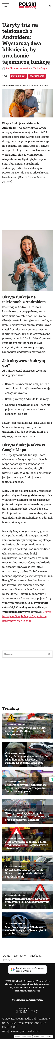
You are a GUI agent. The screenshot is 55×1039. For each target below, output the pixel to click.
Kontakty (20, 955)
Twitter (7, 960)
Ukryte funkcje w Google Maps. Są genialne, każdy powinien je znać (26, 616)
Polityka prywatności (23, 1037)
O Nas (6, 955)
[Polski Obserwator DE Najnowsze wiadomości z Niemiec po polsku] (27, 6)
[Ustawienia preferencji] (52, 779)
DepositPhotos (35, 999)
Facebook (36, 955)
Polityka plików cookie (43, 1037)
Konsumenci (18, 76)
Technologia (40, 68)
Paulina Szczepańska (18, 68)
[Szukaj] (50, 6)
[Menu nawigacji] (5, 5)
